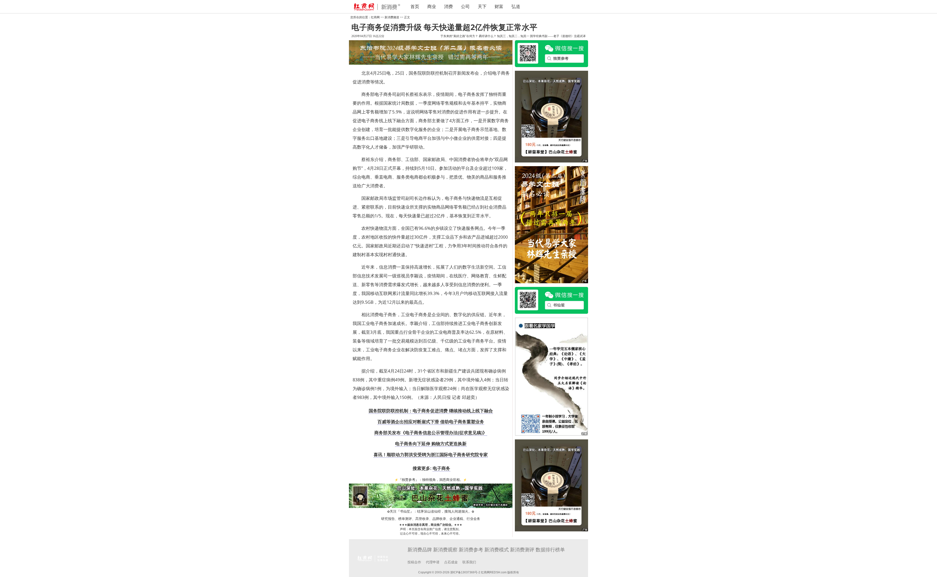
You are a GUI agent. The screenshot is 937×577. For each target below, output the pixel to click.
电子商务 (441, 468)
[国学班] (551, 376)
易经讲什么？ (487, 36)
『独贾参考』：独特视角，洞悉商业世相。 (430, 480)
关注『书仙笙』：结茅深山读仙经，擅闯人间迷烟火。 (431, 511)
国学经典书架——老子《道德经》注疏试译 (558, 36)
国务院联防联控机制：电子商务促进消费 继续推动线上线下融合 (431, 411)
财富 (499, 6)
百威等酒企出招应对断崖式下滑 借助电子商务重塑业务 (430, 422)
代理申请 (432, 562)
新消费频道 (392, 17)
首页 (414, 6)
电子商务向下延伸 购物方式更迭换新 (431, 443)
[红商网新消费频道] (376, 6)
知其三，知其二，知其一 (513, 36)
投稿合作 (414, 562)
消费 (448, 6)
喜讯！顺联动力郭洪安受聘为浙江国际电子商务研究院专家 (431, 454)
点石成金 (451, 562)
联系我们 (469, 562)
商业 (431, 6)
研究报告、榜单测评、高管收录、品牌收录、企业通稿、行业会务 (430, 519)
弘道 (515, 6)
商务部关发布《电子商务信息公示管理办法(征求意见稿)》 (430, 432)
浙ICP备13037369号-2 (465, 572)
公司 (465, 6)
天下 (482, 6)
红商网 (375, 17)
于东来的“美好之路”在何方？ (459, 36)
